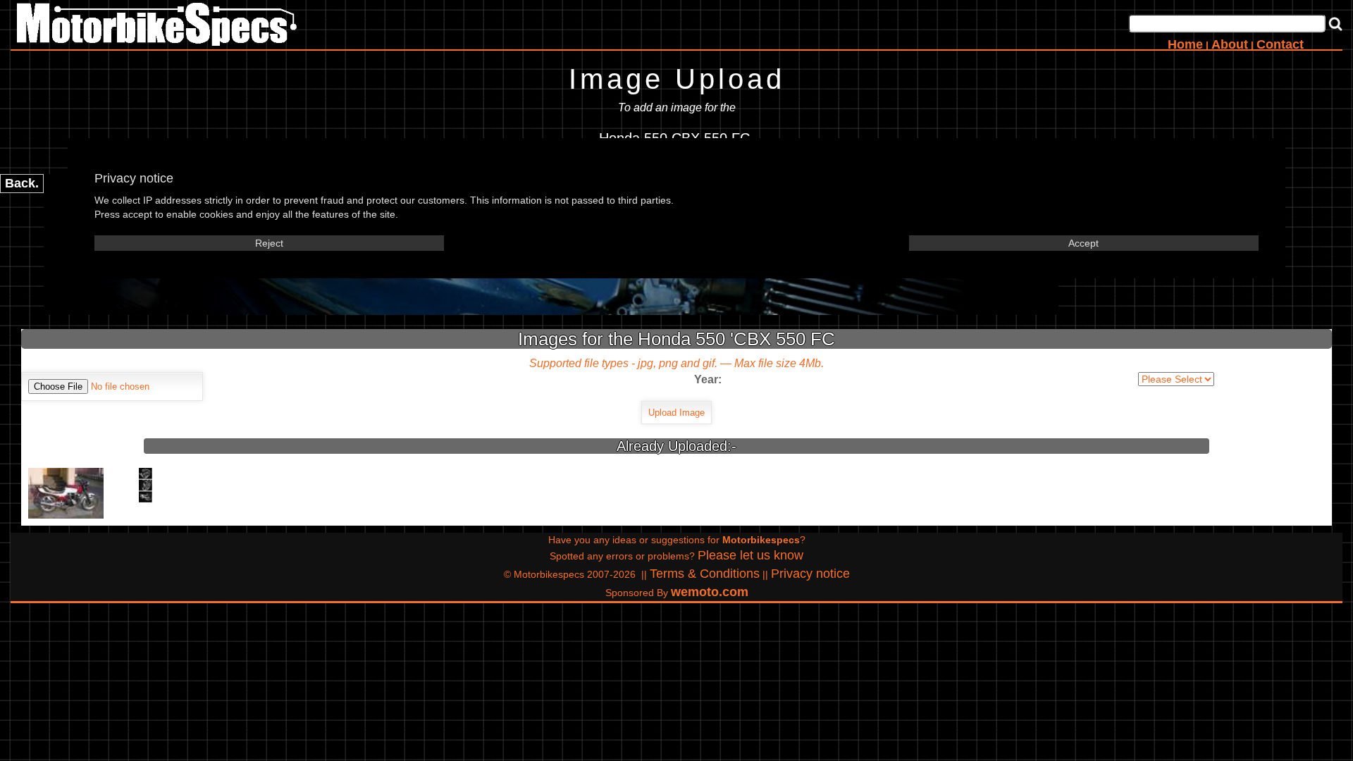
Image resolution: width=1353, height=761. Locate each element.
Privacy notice (810, 574)
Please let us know (750, 555)
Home (1185, 44)
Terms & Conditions (705, 574)
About (1229, 44)
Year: (708, 379)
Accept (1083, 243)
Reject (269, 243)
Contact (1280, 44)
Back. (22, 183)
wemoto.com (709, 592)
